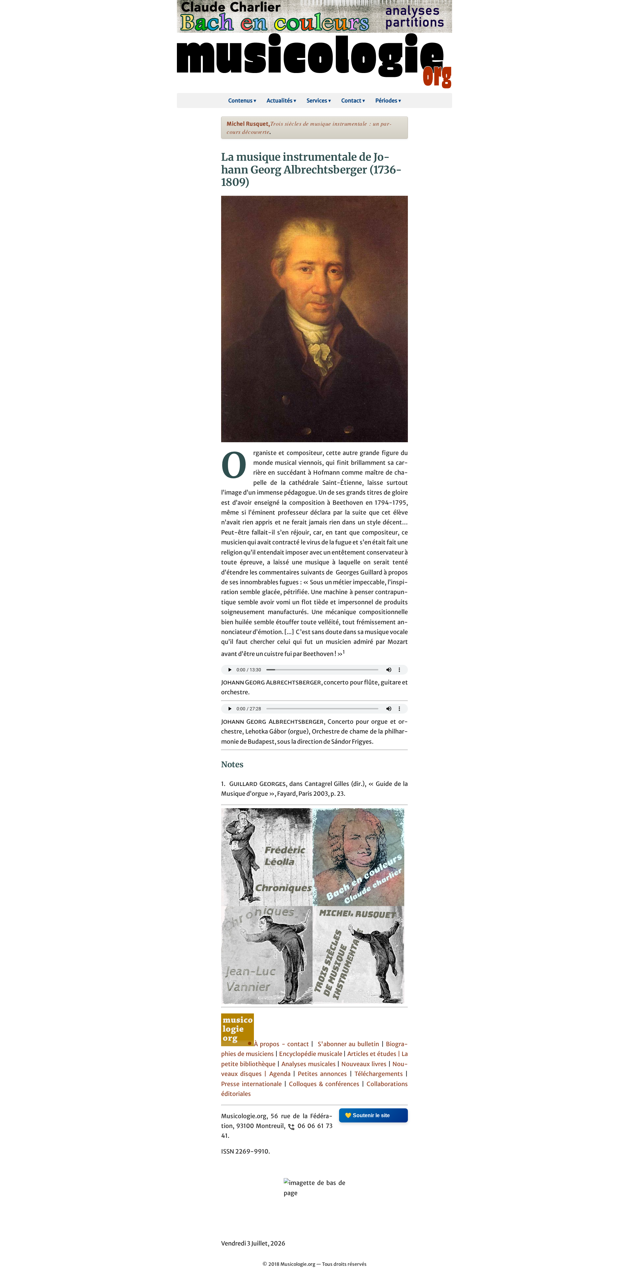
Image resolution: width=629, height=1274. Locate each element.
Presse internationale (251, 1084)
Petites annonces (323, 1074)
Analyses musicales (309, 1064)
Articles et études (371, 1054)
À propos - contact (282, 1044)
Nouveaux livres (364, 1064)
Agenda (281, 1074)
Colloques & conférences (323, 1084)
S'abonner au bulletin (348, 1044)
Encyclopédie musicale (310, 1054)
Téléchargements (378, 1074)
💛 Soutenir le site (367, 1115)
